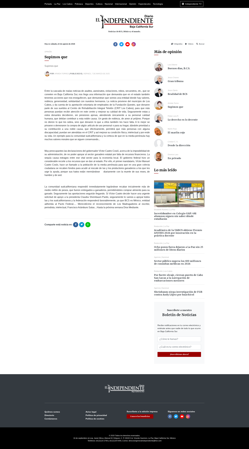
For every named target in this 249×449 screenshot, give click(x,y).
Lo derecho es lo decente (183, 119)
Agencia (157, 257)
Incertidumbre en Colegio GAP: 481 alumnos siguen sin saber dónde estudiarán (175, 216)
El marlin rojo (176, 132)
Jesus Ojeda (173, 90)
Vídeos (190, 44)
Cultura (99, 4)
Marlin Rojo (172, 129)
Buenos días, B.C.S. (179, 68)
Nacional (109, 4)
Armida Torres (62, 74)
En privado (174, 158)
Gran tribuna (175, 81)
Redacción (158, 226)
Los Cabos (67, 4)
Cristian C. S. (173, 142)
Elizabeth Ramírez (161, 210)
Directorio (49, 415)
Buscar (201, 44)
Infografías (178, 44)
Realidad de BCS (177, 94)
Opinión (132, 4)
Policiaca (79, 4)
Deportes (89, 4)
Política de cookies (95, 419)
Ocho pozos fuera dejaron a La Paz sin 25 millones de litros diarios (178, 248)
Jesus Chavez (173, 78)
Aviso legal (91, 412)
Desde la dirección (179, 145)
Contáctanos (51, 419)
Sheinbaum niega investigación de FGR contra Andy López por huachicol (178, 293)
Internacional (121, 4)
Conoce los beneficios (140, 416)
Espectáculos (144, 4)
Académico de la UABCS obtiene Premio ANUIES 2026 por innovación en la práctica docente (178, 233)
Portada (48, 4)
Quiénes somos (52, 412)
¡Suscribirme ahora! (179, 354)
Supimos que (175, 106)
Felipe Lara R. (173, 116)
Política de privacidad (96, 415)
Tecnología (158, 4)
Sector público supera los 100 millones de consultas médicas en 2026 (177, 262)
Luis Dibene (172, 65)
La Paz (57, 4)
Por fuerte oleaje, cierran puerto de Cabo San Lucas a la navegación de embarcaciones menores (178, 278)
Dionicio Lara (173, 155)
